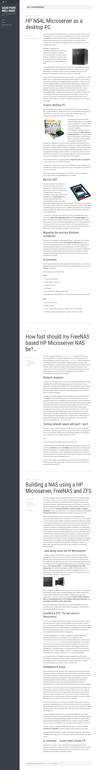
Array (55, 763)
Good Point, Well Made (9, 9)
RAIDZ (36, 363)
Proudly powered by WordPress (35, 763)
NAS (36, 505)
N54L (37, 38)
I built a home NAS (68, 356)
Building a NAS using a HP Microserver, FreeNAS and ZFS (58, 487)
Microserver (30, 505)
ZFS (28, 507)
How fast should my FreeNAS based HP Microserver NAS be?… (57, 343)
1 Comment (30, 510)
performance (30, 363)
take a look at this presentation (52, 642)
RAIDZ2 (29, 365)
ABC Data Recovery (74, 518)
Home (3, 20)
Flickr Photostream (7, 25)
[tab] (3, 2)
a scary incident (73, 360)
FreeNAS (29, 360)
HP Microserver (31, 38)
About (3, 22)
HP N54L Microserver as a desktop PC (53, 24)
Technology (30, 35)
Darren (38, 15)
